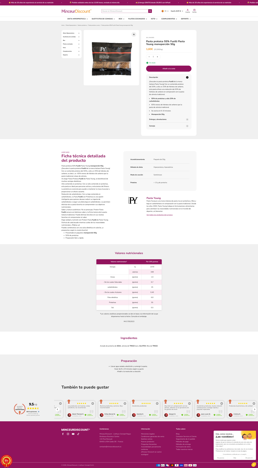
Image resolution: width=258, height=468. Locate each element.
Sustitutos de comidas (102, 19)
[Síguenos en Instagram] (68, 434)
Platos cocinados (136, 19)
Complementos (168, 19)
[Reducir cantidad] (149, 56)
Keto (153, 19)
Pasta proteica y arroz (94, 25)
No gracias (220, 458)
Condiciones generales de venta (152, 436)
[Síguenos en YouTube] (73, 434)
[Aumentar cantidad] (157, 56)
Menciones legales (148, 434)
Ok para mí (249, 458)
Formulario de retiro (183, 447)
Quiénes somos (146, 439)
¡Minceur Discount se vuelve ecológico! (151, 453)
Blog (177, 434)
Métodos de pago (182, 442)
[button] (253, 464)
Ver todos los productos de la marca (160, 215)
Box (120, 19)
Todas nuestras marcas (184, 449)
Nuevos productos (147, 442)
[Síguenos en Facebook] (62, 434)
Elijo (235, 458)
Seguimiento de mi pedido (185, 439)
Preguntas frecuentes (149, 444)
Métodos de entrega (183, 444)
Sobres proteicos (82, 25)
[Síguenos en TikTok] (78, 434)
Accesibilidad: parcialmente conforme (151, 448)
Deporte (185, 19)
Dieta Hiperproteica (76, 19)
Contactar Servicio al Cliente (186, 436)
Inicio (62, 25)
